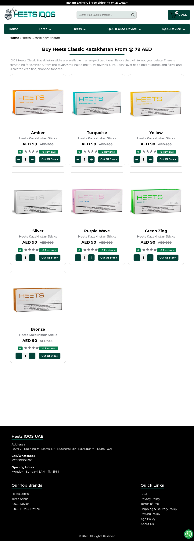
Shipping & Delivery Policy (159, 509)
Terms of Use (150, 504)
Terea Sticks (20, 499)
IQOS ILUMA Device (123, 29)
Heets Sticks (20, 494)
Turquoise (97, 132)
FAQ (144, 494)
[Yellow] (156, 103)
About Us (147, 524)
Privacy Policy (150, 499)
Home (13, 29)
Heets (79, 29)
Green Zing (156, 231)
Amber (38, 132)
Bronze (38, 329)
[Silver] (38, 201)
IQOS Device (173, 29)
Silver (38, 231)
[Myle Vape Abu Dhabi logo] (30, 14)
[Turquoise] (97, 103)
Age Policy (148, 519)
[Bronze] (38, 299)
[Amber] (38, 103)
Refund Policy (150, 514)
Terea (45, 29)
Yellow (156, 132)
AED (182, 13)
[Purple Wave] (97, 201)
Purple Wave (97, 231)
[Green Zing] (156, 201)
